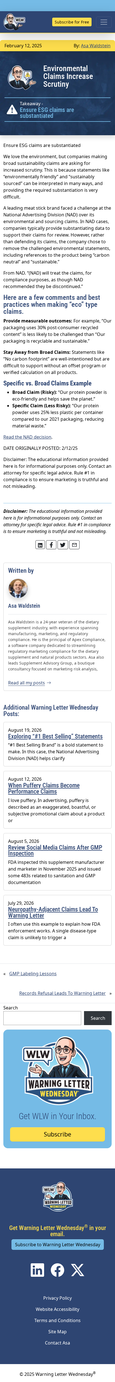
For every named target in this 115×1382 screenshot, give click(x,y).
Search (10, 1008)
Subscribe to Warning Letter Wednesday (57, 1244)
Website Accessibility (57, 1309)
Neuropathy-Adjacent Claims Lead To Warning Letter (53, 912)
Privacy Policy (57, 1298)
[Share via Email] (74, 544)
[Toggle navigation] (104, 22)
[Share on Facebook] (51, 544)
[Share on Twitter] (40, 544)
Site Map (57, 1332)
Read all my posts (26, 683)
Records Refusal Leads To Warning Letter (62, 993)
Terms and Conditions (57, 1320)
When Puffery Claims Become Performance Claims (44, 788)
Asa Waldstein (96, 46)
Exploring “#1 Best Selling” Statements (55, 736)
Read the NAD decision (27, 437)
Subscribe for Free (72, 22)
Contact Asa (57, 1343)
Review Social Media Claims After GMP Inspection (55, 850)
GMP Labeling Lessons (33, 974)
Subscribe (57, 1134)
